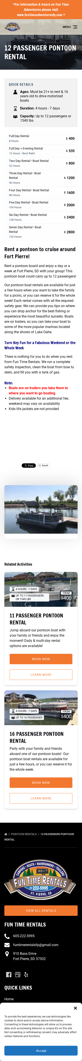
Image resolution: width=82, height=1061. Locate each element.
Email (45, 465)
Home (9, 999)
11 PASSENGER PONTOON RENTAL (36, 619)
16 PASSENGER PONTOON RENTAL (37, 737)
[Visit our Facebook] (8, 974)
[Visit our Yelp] (26, 974)
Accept (41, 1051)
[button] (75, 1008)
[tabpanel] (41, 509)
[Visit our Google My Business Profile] (18, 974)
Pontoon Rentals (24, 834)
